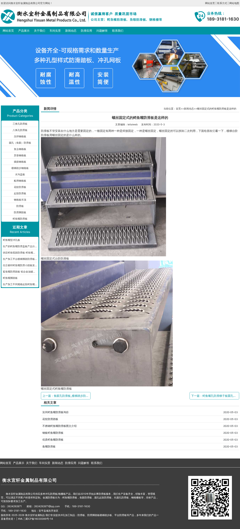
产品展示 (24, 30)
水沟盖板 (20, 174)
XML (20, 518)
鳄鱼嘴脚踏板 (10, 277)
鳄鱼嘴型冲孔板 (11, 239)
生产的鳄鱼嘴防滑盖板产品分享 (20, 246)
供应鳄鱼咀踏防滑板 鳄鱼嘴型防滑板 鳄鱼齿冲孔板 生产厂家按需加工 (20, 252)
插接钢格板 (20, 161)
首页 (178, 108)
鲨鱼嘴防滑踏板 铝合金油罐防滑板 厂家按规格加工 (20, 271)
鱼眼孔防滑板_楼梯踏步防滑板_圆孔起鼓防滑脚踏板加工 (89, 395)
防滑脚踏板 (20, 212)
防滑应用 (86, 30)
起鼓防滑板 (20, 193)
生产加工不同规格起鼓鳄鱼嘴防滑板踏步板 (20, 284)
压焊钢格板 (20, 136)
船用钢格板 (20, 180)
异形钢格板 (20, 155)
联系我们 (117, 30)
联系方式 (222, 3)
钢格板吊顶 (20, 199)
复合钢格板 (20, 149)
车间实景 (55, 30)
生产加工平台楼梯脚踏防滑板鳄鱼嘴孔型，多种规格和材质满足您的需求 (20, 258)
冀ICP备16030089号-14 (39, 518)
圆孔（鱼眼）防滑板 (20, 142)
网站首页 (210, 3)
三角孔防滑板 (20, 123)
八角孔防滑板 (20, 130)
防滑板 (20, 205)
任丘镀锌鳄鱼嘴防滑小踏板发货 (20, 265)
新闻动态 (70, 30)
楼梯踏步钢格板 (20, 167)
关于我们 (39, 30)
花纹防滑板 (20, 186)
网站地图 (234, 3)
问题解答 (102, 30)
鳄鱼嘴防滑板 (20, 218)
